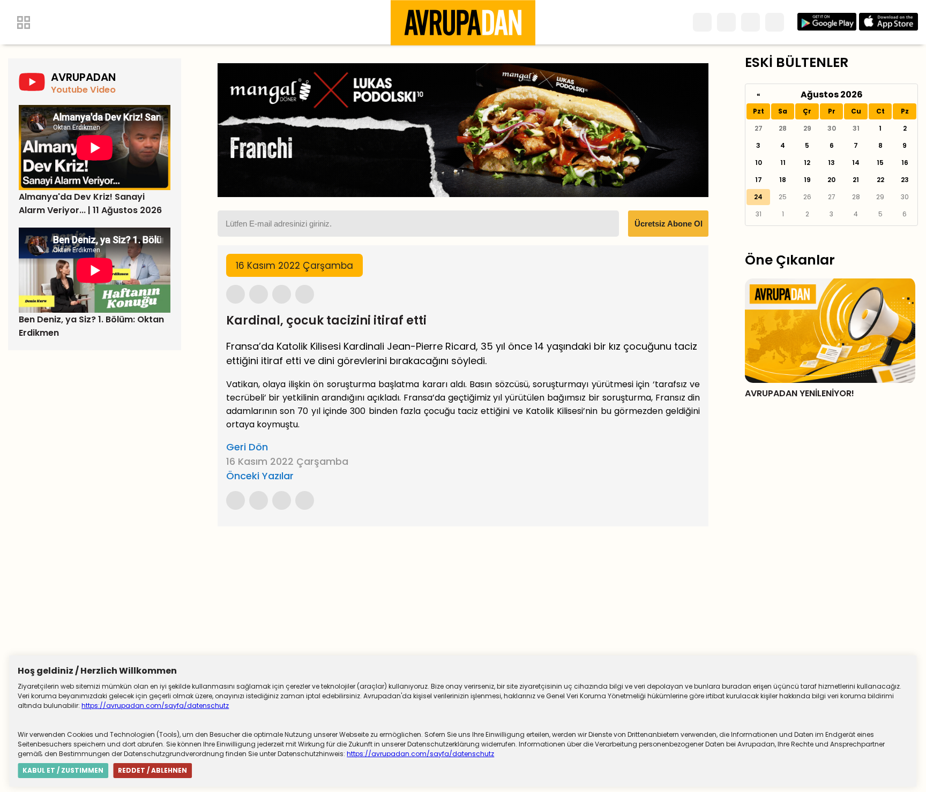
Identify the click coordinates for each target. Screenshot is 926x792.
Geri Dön (247, 447)
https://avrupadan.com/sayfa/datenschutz (155, 705)
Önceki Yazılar (260, 475)
